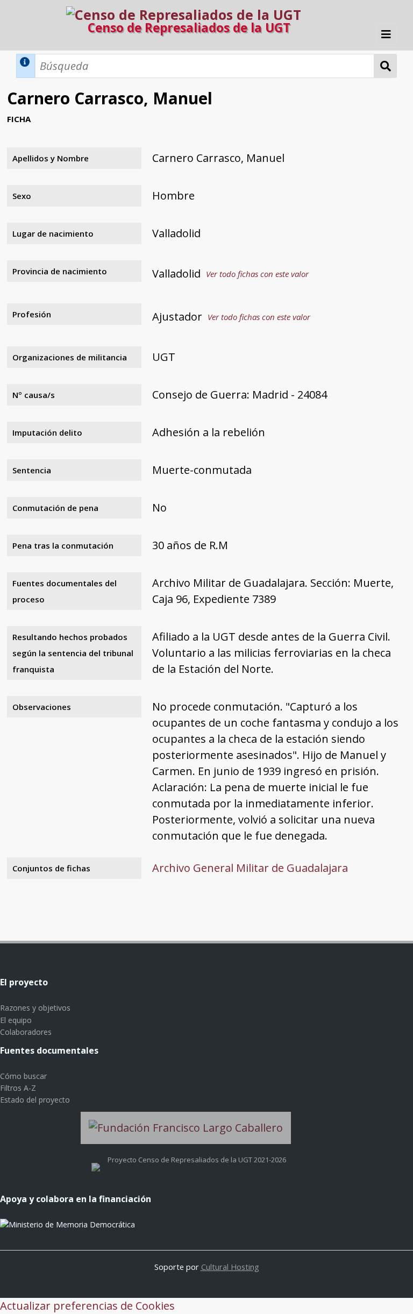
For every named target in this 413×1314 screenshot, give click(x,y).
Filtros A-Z (18, 1088)
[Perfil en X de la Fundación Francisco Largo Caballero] (96, 1159)
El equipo (16, 1020)
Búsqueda (385, 66)
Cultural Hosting (230, 1266)
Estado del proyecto (35, 1100)
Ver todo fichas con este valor (257, 273)
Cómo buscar (23, 1076)
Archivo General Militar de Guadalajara (250, 868)
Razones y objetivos (35, 1008)
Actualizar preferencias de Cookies (87, 1305)
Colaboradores (26, 1032)
